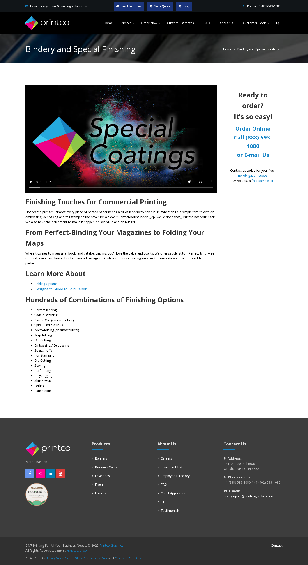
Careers (166, 458)
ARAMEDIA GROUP (77, 550)
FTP (164, 502)
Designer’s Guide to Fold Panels (61, 289)
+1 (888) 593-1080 (268, 6)
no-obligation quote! (253, 175)
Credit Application (173, 493)
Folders (100, 493)
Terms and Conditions (128, 558)
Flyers (99, 484)
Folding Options (45, 284)
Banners (101, 458)
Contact (277, 545)
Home (227, 49)
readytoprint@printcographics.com (63, 6)
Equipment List (171, 467)
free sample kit (262, 180)
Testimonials (170, 510)
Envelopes (102, 476)
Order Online (252, 128)
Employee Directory (175, 476)
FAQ (164, 484)
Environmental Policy (96, 558)
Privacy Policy (55, 558)
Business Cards (106, 467)
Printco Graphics (111, 545)
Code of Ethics (73, 558)
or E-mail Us (253, 154)
